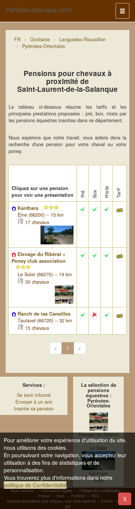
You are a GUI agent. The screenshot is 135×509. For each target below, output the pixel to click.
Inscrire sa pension (34, 408)
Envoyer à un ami (33, 401)
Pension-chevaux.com (39, 9)
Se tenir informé (34, 395)
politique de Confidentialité (35, 485)
